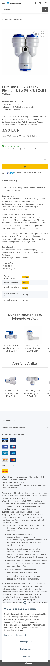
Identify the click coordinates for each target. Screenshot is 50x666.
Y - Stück (25, 277)
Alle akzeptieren (25, 642)
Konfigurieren (25, 649)
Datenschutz (21, 635)
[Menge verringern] (5, 159)
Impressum (8, 635)
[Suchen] (45, 9)
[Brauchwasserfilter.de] (14, 3)
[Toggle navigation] (3, 1)
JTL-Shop (29, 663)
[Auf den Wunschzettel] (42, 34)
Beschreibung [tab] (9, 181)
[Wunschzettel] (40, 2)
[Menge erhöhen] (45, 159)
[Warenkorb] (45, 2)
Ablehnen (25, 656)
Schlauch (25, 282)
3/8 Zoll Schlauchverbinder (23, 107)
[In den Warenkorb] (4, 27)
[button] (35, 2)
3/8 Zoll (25, 288)
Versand (23, 136)
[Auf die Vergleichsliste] (36, 34)
